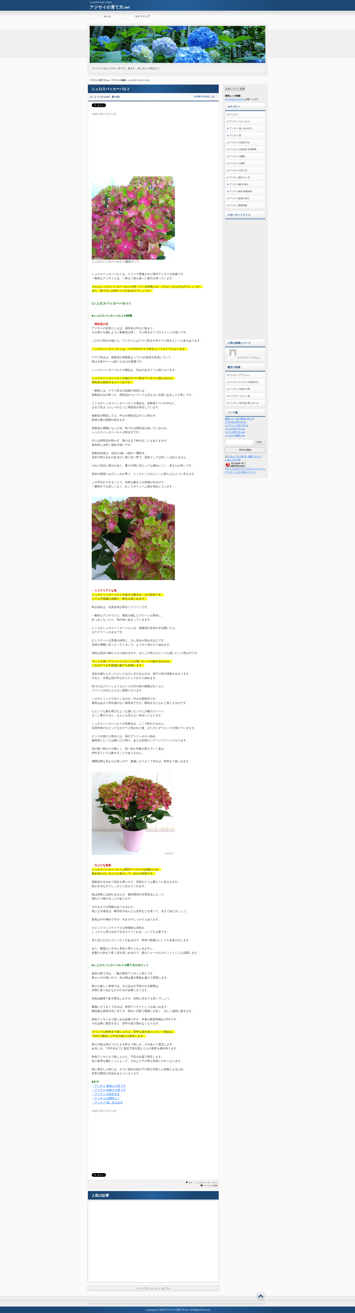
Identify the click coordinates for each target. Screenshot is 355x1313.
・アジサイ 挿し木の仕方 (107, 1102)
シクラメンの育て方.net (236, 425)
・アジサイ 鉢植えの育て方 (109, 1090)
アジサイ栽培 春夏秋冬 (240, 191)
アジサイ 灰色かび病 (239, 389)
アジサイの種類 (118, 80)
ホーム (107, 16)
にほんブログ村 (233, 460)
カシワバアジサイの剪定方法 (243, 382)
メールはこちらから (235, 99)
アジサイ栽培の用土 (239, 198)
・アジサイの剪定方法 (105, 1094)
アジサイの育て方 (238, 170)
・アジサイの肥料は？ (105, 1098)
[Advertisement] (153, 142)
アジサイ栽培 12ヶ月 (239, 177)
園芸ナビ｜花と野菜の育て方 (239, 418)
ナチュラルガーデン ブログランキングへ (245, 469)
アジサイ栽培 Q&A (238, 184)
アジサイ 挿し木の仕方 (240, 128)
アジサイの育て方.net (110, 7)
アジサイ (233, 114)
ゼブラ (164, 1288)
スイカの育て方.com (235, 428)
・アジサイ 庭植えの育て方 (109, 1085)
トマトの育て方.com (235, 432)
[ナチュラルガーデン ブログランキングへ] (235, 466)
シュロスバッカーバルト (206, 1182)
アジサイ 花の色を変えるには (244, 403)
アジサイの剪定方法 (239, 142)
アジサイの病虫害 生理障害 (243, 149)
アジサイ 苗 (235, 135)
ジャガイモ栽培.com (235, 435)
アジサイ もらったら (239, 121)
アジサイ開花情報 (238, 205)
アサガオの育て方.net (235, 422)
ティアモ (143, 1288)
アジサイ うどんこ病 (239, 396)
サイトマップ (142, 16)
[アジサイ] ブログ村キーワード (240, 472)
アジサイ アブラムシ (250, 357)
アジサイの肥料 (237, 163)
